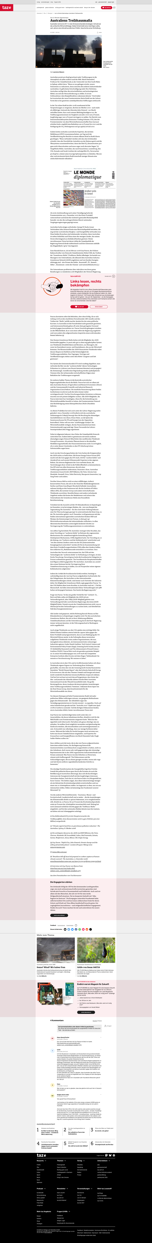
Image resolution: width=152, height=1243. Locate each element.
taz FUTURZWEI (102, 1196)
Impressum (95, 1233)
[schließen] (113, 276)
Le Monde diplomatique (104, 1198)
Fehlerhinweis (70, 925)
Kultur (38, 1172)
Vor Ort (79, 1195)
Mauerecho (40, 1200)
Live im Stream (81, 1198)
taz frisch (59, 1195)
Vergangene (80, 1200)
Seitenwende (106, 1233)
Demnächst (80, 1193)
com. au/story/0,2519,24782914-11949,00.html (84, 861)
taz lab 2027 (80, 1203)
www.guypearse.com (57, 847)
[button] (114, 7)
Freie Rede (40, 1203)
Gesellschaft (40, 1170)
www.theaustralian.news (59, 861)
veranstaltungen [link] (45, 2)
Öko (45, 13)
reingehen (40, 1205)
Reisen (39, 1216)
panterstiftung (101, 1175)
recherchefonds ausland (104, 1172)
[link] (41, 7)
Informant (80, 1233)
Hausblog (80, 1167)
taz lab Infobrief (61, 1200)
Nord (38, 1180)
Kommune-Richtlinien (101, 1230)
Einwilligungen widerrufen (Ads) (86, 1235)
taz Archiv (100, 1201)
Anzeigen (39, 1223)
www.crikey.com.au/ (59, 852)
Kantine (39, 1218)
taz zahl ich (100, 1170)
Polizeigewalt (61, 1165)
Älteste (100, 1021)
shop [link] (52, 2)
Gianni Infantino (61, 1167)
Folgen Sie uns (100, 1155)
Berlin (38, 1177)
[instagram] (114, 1156)
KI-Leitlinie (111, 1230)
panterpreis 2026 (102, 1177)
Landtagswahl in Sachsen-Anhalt (65, 1174)
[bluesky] (110, 1156)
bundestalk (40, 1193)
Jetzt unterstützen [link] (59, 915)
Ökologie (50, 13)
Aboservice (60, 1218)
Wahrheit (39, 1182)
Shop (38, 1221)
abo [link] (96, 2)
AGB (100, 1233)
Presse (79, 1175)
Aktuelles (80, 1165)
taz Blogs (100, 1193)
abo (98, 1165)
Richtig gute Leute (62, 1170)
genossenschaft (102, 1167)
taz (41, 1155)
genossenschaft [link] (102, 2)
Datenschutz (87, 1233)
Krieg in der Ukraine (63, 1177)
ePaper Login (61, 1220)
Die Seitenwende (82, 1170)
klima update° (41, 1198)
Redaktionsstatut (89, 1230)
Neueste (95, 1021)
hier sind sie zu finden (68, 1030)
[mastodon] (106, 1156)
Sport (38, 1175)
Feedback (60, 1215)
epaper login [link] (111, 2)
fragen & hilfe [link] (57, 2)
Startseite (39, 13)
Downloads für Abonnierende (65, 1223)
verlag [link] (38, 2)
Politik (39, 1165)
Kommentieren (61, 925)
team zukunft (61, 1193)
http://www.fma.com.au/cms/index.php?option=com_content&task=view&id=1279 (69, 1044)
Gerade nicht (108, 276)
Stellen (79, 1172)
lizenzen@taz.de (48, 1232)
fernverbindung (41, 1195)
